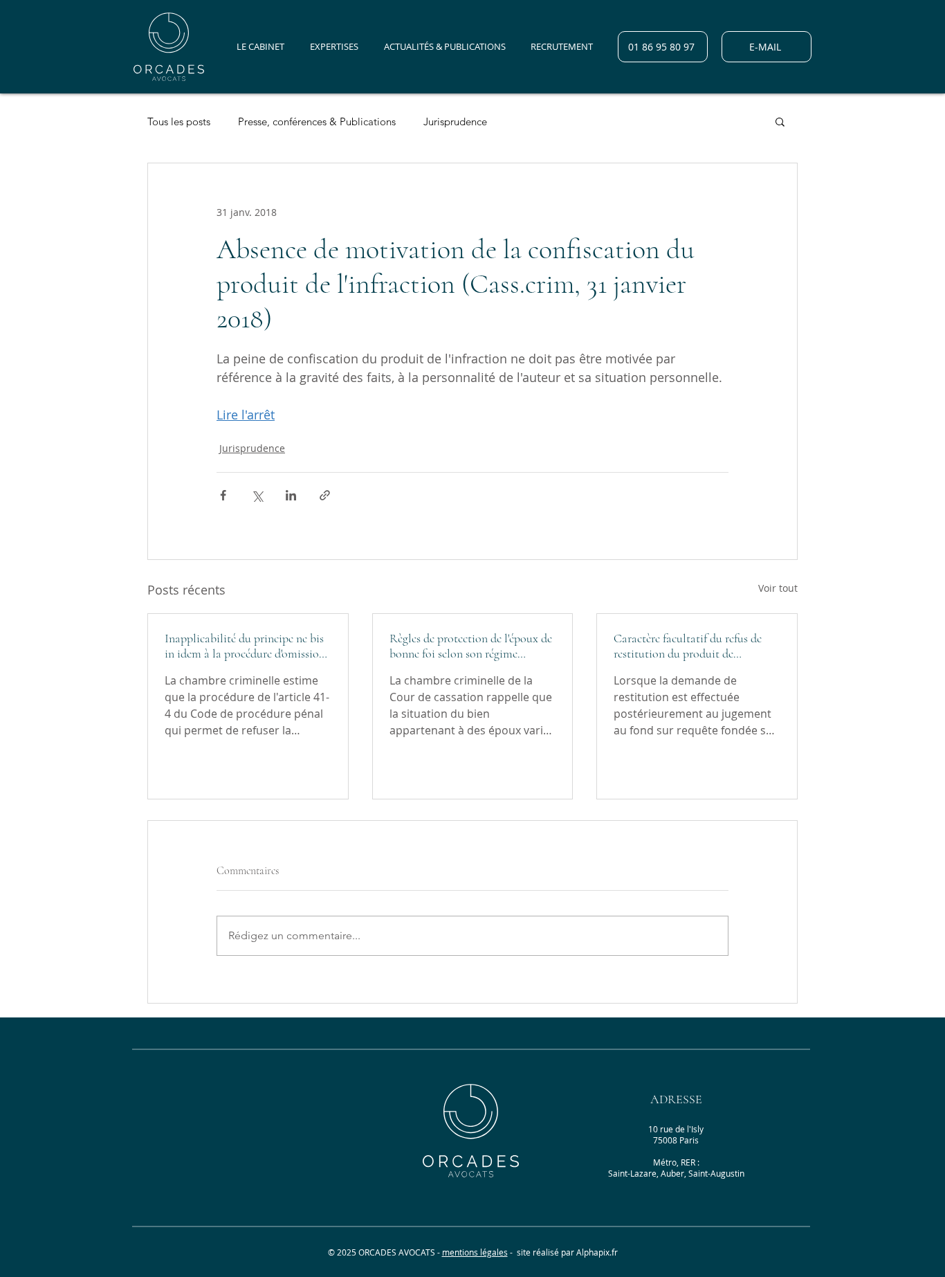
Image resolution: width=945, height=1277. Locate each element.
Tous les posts (178, 121)
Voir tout (778, 588)
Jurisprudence (455, 121)
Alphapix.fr (597, 1252)
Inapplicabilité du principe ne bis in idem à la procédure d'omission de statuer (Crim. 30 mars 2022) (245, 646)
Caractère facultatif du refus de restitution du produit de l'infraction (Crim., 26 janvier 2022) (688, 646)
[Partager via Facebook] (223, 495)
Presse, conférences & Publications (317, 121)
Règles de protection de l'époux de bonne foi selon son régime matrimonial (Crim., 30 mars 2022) (470, 646)
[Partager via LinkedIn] (290, 495)
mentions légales (475, 1252)
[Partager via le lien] (324, 495)
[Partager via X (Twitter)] (257, 495)
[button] (780, 121)
